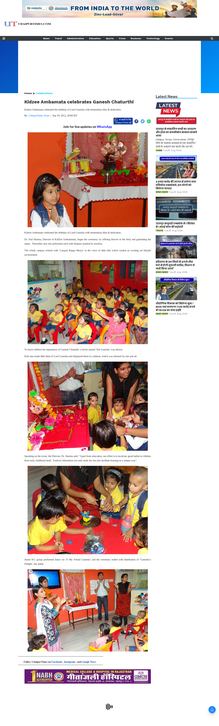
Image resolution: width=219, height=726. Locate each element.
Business (136, 38)
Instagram (69, 661)
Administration (75, 38)
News (46, 38)
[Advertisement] (109, 63)
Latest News (166, 96)
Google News (89, 661)
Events (169, 38)
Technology (153, 38)
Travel (58, 38)
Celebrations (44, 93)
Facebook (56, 661)
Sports (110, 38)
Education (95, 38)
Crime (122, 38)
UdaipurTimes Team (39, 115)
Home (28, 93)
